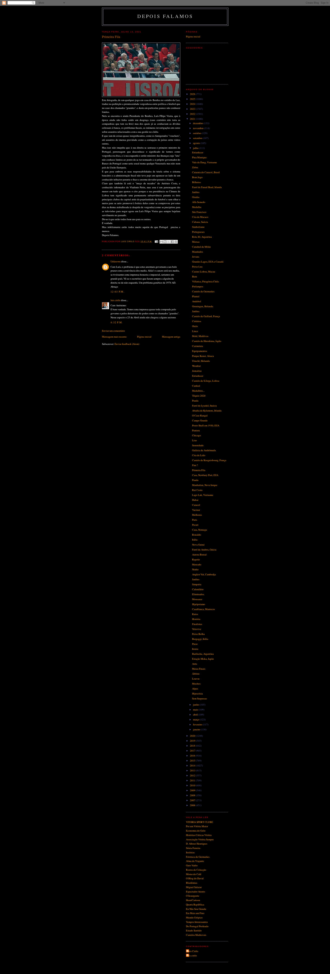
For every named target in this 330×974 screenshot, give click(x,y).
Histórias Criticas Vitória (199, 835)
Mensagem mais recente (114, 336)
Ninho (195, 569)
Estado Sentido (194, 930)
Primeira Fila (198, 470)
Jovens (195, 256)
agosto (197, 143)
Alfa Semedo (198, 202)
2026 (193, 94)
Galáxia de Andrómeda (204, 450)
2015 (193, 760)
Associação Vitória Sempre (200, 839)
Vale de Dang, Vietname (204, 162)
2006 (193, 805)
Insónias (190, 852)
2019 (193, 740)
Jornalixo (197, 371)
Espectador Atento (195, 891)
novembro (198, 128)
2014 (193, 765)
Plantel (195, 296)
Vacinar (196, 510)
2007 (193, 800)
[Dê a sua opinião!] (165, 242)
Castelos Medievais (196, 935)
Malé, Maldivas (200, 336)
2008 (193, 795)
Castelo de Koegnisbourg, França (209, 460)
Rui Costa (197, 490)
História (196, 619)
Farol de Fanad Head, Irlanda (207, 187)
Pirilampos (197, 286)
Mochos (196, 683)
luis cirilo (116, 300)
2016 (193, 755)
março (196, 719)
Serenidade (198, 445)
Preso (195, 644)
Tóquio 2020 (198, 395)
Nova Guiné (198, 544)
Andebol (196, 301)
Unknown (116, 261)
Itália (194, 539)
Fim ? (195, 465)
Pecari (195, 524)
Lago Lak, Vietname (202, 495)
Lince (195, 331)
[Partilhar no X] (169, 242)
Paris (194, 519)
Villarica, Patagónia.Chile (205, 281)
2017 (193, 750)
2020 (193, 735)
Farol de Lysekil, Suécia (204, 405)
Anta (194, 663)
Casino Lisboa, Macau (203, 271)
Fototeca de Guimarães (197, 856)
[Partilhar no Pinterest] (176, 242)
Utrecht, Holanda (201, 361)
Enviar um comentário (113, 330)
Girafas (195, 197)
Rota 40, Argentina (202, 236)
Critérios (196, 321)
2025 (193, 99)
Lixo (194, 440)
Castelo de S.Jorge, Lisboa (205, 380)
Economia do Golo (195, 830)
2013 (193, 770)
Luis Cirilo (192, 951)
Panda (195, 400)
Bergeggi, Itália (200, 639)
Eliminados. (198, 594)
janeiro (197, 729)
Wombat (196, 366)
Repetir (196, 559)
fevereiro (198, 724)
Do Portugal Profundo (197, 926)
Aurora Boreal (199, 554)
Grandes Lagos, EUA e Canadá (207, 261)
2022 (193, 114)
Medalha (196, 207)
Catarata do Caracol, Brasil (206, 172)
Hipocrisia (197, 693)
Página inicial (144, 336)
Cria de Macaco (200, 217)
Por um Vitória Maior (197, 826)
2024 (193, 104)
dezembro (198, 123)
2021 (193, 118)
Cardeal (196, 385)
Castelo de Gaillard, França (206, 316)
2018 (193, 745)
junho (196, 704)
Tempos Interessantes (197, 922)
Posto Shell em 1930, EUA (205, 425)
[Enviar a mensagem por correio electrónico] (156, 242)
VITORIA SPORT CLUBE (199, 822)
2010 (193, 785)
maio (196, 709)
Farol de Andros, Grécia (204, 549)
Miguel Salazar (194, 887)
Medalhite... (198, 390)
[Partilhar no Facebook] (172, 242)
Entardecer (197, 152)
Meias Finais (198, 668)
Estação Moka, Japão (203, 658)
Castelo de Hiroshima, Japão (206, 341)
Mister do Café (193, 874)
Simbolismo (198, 227)
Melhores (197, 515)
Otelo (195, 326)
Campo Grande (200, 420)
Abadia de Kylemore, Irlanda (207, 410)
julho (196, 148)
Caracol (196, 505)
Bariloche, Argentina (203, 654)
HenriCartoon (193, 900)
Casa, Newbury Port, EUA (205, 475)
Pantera (196, 430)
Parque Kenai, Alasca (203, 356)
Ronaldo (196, 534)
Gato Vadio (192, 865)
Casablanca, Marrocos (203, 609)
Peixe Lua (197, 266)
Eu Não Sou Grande (196, 909)
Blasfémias (191, 882)
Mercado (196, 564)
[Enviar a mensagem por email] (161, 242)
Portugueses (198, 232)
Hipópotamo (198, 604)
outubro (197, 133)
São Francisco (199, 212)
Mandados (197, 251)
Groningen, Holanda (202, 306)
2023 (193, 109)
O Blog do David (195, 878)
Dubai (195, 500)
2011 (193, 780)
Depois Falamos (165, 16)
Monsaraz (197, 599)
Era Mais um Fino (195, 913)
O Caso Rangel (200, 415)
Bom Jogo (197, 177)
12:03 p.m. (117, 291)
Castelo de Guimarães (203, 291)
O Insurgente (192, 895)
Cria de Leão (198, 455)
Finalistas (197, 624)
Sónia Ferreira (193, 848)
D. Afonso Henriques (196, 843)
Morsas (196, 241)
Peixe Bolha (198, 634)
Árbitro (196, 673)
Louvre (196, 678)
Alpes (195, 688)
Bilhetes (196, 182)
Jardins (195, 192)
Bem (194, 276)
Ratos (195, 614)
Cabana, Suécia (200, 222)
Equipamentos (199, 351)
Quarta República (195, 904)
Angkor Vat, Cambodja (204, 574)
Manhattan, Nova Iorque (204, 485)
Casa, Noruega (199, 529)
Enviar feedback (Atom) (127, 344)
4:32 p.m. (117, 322)
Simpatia (196, 584)
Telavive (196, 629)
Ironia (195, 649)
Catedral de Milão (201, 246)
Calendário (198, 589)
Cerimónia (197, 346)
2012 (193, 775)
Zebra (195, 167)
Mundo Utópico (194, 917)
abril (195, 714)
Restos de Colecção (196, 869)
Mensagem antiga (171, 336)
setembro (198, 138)
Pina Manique (199, 157)
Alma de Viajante (195, 861)
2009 (193, 790)
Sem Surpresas (199, 698)
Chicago (196, 435)
